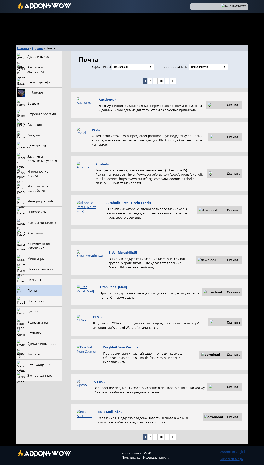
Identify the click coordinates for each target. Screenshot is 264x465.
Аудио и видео (38, 57)
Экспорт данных (39, 375)
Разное (32, 312)
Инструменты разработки (37, 188)
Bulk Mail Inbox (110, 412)
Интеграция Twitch (41, 201)
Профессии (35, 301)
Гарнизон (34, 125)
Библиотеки (36, 93)
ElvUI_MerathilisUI (123, 252)
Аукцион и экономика (35, 69)
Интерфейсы (36, 212)
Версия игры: (102, 67)
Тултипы (33, 354)
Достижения (36, 146)
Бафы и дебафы (39, 82)
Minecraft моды (231, 459)
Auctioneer (107, 99)
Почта (32, 290)
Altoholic (102, 164)
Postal (96, 130)
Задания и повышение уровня (42, 158)
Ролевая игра (37, 322)
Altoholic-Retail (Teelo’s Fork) (128, 203)
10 (161, 81)
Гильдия (33, 135)
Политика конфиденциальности (146, 457)
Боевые (33, 103)
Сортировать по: (176, 67)
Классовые (35, 233)
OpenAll (100, 382)
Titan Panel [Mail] (113, 287)
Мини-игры (35, 258)
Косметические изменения (39, 246)
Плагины (34, 280)
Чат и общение (38, 365)
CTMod (98, 317)
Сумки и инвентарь (41, 344)
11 (173, 81)
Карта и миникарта (41, 222)
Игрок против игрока (37, 173)
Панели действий (40, 269)
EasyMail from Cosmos (120, 347)
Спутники (34, 333)
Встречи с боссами (41, 114)
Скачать (233, 105)
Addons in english (233, 452)
